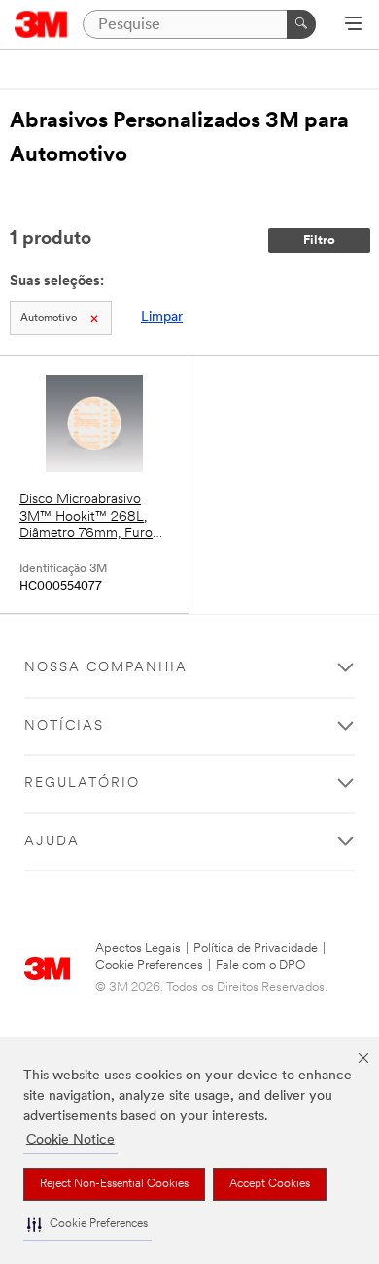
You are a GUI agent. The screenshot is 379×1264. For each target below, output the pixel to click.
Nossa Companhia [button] (106, 668)
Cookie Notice (70, 1140)
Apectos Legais (138, 948)
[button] (87, 1225)
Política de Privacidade (255, 948)
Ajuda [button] (52, 842)
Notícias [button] (64, 726)
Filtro (319, 240)
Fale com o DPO (260, 965)
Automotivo (48, 318)
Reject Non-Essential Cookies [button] (114, 1184)
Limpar (162, 317)
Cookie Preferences (149, 965)
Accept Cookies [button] (269, 1184)
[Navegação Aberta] (353, 25)
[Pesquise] (301, 24)
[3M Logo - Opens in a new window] (41, 24)
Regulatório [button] (82, 783)
